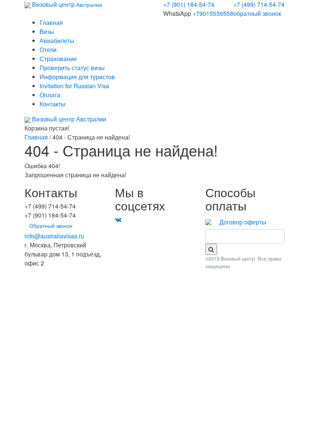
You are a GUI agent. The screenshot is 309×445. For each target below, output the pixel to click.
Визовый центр (66, 4)
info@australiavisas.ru (54, 236)
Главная (51, 22)
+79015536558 (213, 13)
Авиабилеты (57, 40)
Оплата (50, 95)
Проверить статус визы (72, 67)
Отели (48, 49)
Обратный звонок (50, 225)
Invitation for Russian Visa (74, 85)
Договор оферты (242, 222)
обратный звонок (257, 13)
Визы (47, 31)
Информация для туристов (77, 76)
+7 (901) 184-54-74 (188, 4)
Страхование (58, 58)
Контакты (53, 104)
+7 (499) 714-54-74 (259, 4)
